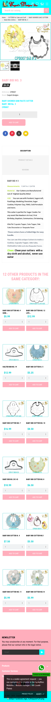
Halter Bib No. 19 (10, 367)
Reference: (6, 92)
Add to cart (14, 122)
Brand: (4, 95)
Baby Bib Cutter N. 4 (11, 536)
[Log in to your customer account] (33, 4)
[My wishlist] (37, 4)
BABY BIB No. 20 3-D (10, 479)
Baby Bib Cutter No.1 (35, 536)
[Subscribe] (41, 652)
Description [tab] (25, 151)
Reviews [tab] (25, 170)
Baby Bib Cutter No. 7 (12, 423)
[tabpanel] (25, 41)
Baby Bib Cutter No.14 (35, 592)
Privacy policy (27, 694)
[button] (5, 133)
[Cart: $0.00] (42, 4)
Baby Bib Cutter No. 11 (12, 592)
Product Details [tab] (25, 160)
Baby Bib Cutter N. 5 (34, 367)
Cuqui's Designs (12, 95)
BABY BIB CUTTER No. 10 (35, 423)
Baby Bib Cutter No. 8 (35, 479)
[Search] (46, 10)
